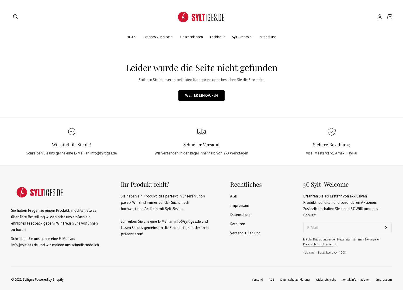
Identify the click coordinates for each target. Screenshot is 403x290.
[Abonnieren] (386, 227)
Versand (257, 279)
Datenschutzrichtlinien (318, 244)
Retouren (237, 223)
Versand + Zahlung (245, 233)
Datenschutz (240, 214)
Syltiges (28, 279)
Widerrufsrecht (326, 279)
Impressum (239, 205)
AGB (233, 196)
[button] (15, 16)
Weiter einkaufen (201, 95)
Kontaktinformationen (355, 279)
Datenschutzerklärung (295, 279)
